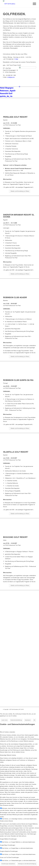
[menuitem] (33, 3)
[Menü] (33, 3)
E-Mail (16, 59)
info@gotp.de (10, 77)
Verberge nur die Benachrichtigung (27, 863)
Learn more (4, 720)
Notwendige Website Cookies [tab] (8, 755)
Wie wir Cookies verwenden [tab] (7, 732)
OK (34, 720)
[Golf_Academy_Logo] (16, 3)
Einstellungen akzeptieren (8, 863)
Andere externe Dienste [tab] (6, 821)
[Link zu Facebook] (34, 709)
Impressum (28, 720)
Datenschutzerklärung (16, 720)
